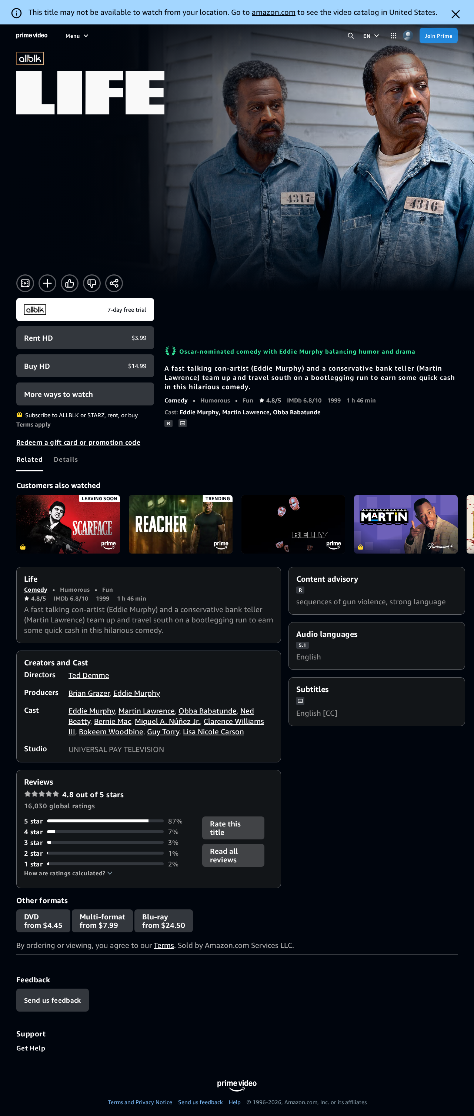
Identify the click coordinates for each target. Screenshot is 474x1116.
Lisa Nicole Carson (213, 731)
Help (235, 1102)
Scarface (68, 524)
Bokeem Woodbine (111, 731)
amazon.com (274, 12)
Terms (164, 945)
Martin (406, 524)
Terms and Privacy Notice (140, 1102)
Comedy (176, 400)
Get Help (30, 1048)
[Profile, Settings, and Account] (408, 36)
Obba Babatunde (297, 412)
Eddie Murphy (199, 412)
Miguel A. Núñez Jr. (167, 721)
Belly (293, 524)
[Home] (31, 36)
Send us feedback (200, 1102)
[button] (68, 873)
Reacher (181, 524)
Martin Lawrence (246, 412)
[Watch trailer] (25, 283)
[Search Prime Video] (351, 36)
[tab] (29, 459)
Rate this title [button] (225, 827)
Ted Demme (89, 675)
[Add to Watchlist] (47, 283)
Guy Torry (163, 731)
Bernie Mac (112, 721)
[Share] (114, 283)
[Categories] (393, 36)
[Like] (70, 283)
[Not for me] (92, 283)
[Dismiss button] (455, 14)
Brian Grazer (89, 693)
